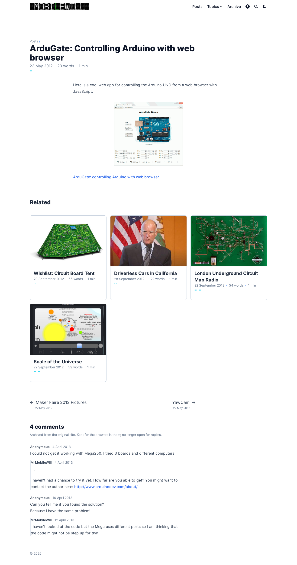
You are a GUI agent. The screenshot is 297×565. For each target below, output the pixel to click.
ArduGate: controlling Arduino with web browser (116, 177)
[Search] (256, 6)
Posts (34, 41)
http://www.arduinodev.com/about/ (106, 486)
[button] (247, 6)
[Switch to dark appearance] (264, 6)
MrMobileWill (41, 462)
